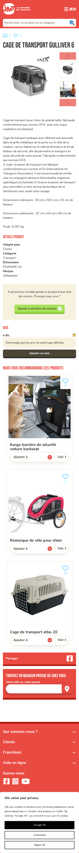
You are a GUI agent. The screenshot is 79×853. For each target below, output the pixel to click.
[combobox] (39, 23)
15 (67, 572)
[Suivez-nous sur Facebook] (6, 781)
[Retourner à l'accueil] (16, 16)
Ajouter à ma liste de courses (37, 308)
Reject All (39, 845)
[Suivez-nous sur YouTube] (26, 781)
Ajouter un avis (39, 353)
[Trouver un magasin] (67, 688)
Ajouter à (28, 458)
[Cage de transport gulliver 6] (30, 79)
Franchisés (12, 752)
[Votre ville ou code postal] (39, 688)
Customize (39, 835)
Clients (9, 742)
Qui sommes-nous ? (20, 732)
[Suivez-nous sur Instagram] (15, 781)
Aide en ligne (14, 763)
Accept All (39, 825)
